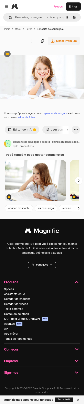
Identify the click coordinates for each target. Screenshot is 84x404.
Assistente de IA (14, 294)
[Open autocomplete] (9, 17)
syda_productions (23, 146)
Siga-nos (11, 372)
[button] (42, 265)
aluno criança (46, 208)
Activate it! (64, 399)
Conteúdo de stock (16, 314)
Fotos (29, 29)
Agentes (13, 324)
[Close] (78, 399)
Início (7, 29)
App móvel (11, 333)
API (6, 329)
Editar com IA (20, 131)
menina (66, 208)
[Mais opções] (32, 41)
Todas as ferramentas (18, 339)
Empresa (11, 361)
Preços (58, 6)
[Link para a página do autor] (7, 144)
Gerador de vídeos (16, 304)
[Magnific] (42, 232)
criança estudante (19, 208)
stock (18, 29)
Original (26, 54)
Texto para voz (13, 309)
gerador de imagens (55, 113)
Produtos (11, 282)
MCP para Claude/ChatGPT (25, 319)
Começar (11, 349)
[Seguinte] (67, 130)
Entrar (73, 6)
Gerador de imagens (17, 299)
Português (42, 264)
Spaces (9, 289)
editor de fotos (26, 117)
